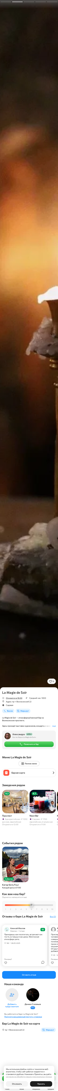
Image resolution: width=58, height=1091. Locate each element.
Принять (41, 1084)
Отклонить (17, 1084)
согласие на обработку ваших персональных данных (29, 1076)
